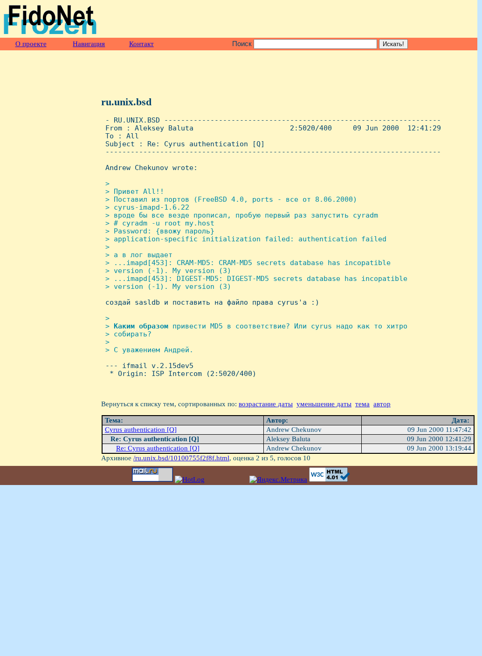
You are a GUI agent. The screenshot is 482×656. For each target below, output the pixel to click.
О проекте (31, 44)
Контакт (141, 44)
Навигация (89, 44)
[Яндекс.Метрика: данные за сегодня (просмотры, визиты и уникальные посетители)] (278, 480)
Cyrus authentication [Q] (141, 429)
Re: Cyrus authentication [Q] (158, 448)
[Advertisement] (366, 19)
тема (362, 404)
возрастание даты (266, 404)
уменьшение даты (323, 404)
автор (382, 404)
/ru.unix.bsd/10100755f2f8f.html (181, 458)
